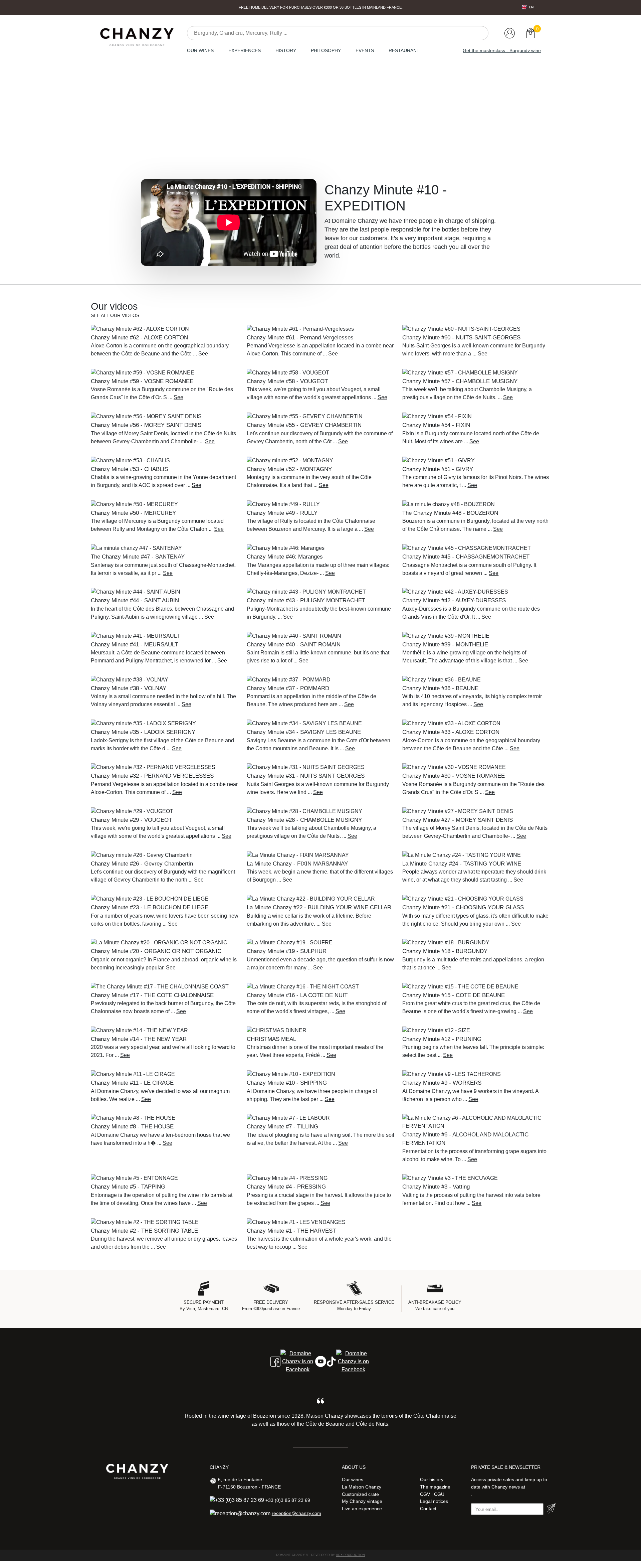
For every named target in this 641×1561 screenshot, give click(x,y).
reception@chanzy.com (296, 1513)
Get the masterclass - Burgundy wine (502, 50)
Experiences (244, 50)
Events (365, 50)
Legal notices (434, 1501)
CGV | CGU (432, 1494)
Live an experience (362, 1508)
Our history (431, 1479)
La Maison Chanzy (361, 1487)
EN (531, 7)
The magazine (435, 1487)
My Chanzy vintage (362, 1501)
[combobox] (527, 7)
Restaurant (404, 50)
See (203, 353)
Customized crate (360, 1494)
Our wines (200, 50)
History (285, 50)
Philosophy (326, 50)
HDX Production (350, 1555)
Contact (428, 1508)
